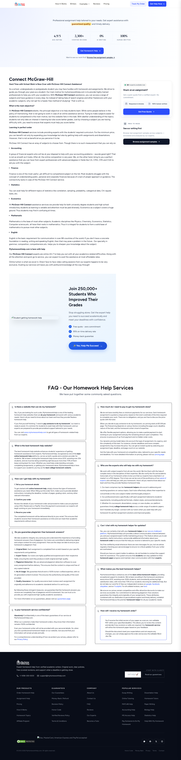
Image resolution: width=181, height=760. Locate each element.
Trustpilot (117, 586)
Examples (84, 4)
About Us (90, 693)
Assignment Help (23, 698)
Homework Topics (24, 715)
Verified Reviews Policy (61, 715)
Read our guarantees (153, 674)
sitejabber (104, 586)
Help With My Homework (154, 721)
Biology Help (149, 710)
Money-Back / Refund (60, 698)
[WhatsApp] (144, 741)
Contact (161, 751)
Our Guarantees (58, 693)
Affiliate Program (23, 721)
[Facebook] (150, 741)
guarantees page (64, 599)
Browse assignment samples (145, 142)
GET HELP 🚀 (133, 674)
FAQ (88, 704)
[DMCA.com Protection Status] (26, 741)
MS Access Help (128, 715)
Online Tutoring (128, 698)
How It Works (61, 4)
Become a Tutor (93, 721)
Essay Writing (127, 693)
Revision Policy (57, 704)
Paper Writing (149, 704)
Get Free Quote (145, 112)
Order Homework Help (25, 693)
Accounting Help (128, 710)
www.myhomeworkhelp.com (35, 432)
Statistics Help (150, 715)
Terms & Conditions (59, 721)
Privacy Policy (22, 639)
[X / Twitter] (156, 741)
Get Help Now (156, 4)
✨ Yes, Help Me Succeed (88, 345)
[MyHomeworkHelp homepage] (24, 4)
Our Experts (91, 715)
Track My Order (138, 4)
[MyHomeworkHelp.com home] (23, 662)
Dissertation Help (151, 693)
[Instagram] (162, 741)
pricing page (159, 454)
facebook (155, 584)
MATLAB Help (127, 704)
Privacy (148, 751)
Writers (73, 4)
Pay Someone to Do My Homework (131, 722)
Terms (155, 751)
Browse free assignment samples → (101, 57)
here (145, 586)
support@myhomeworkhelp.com (53, 676)
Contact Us (91, 698)
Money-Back (139, 751)
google (148, 584)
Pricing (106, 4)
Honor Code (56, 710)
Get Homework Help (89, 51)
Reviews (96, 4)
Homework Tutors (151, 698)
